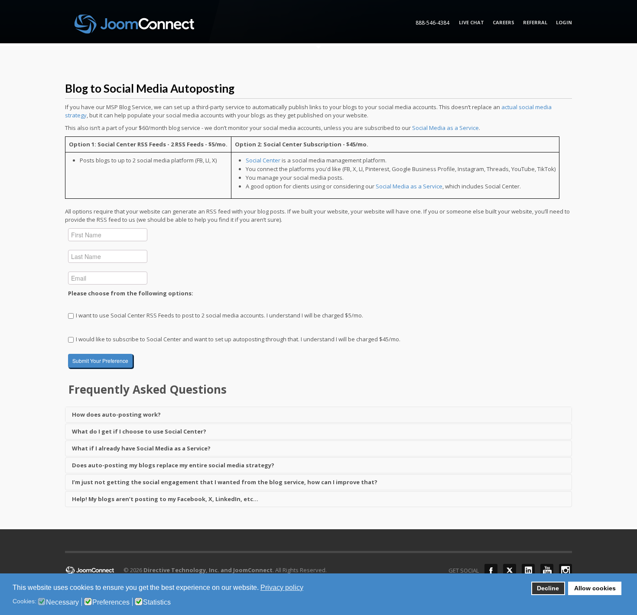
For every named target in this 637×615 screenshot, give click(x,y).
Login (564, 22)
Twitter (509, 570)
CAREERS (503, 22)
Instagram (565, 570)
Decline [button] (548, 588)
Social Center (263, 160)
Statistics (157, 602)
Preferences (111, 602)
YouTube (546, 570)
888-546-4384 (432, 22)
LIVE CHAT (471, 22)
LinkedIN (528, 570)
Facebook (490, 570)
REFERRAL (535, 22)
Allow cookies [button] (595, 588)
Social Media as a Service (445, 128)
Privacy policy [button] (281, 587)
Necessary (62, 602)
